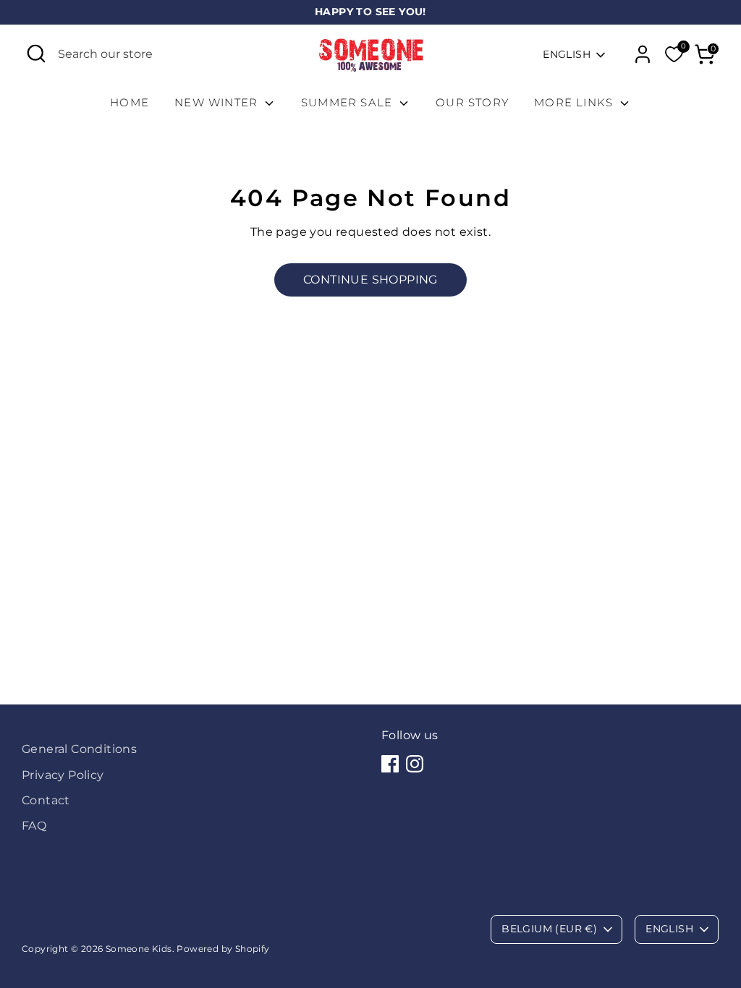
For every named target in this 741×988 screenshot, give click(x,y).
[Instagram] (414, 763)
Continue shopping (370, 279)
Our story (472, 102)
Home (129, 102)
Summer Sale (348, 102)
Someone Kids (139, 948)
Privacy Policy (63, 775)
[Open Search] (36, 53)
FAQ (34, 825)
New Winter (217, 102)
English (566, 54)
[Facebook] (390, 763)
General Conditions (79, 749)
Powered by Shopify (223, 948)
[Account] (642, 54)
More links (575, 102)
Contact (46, 800)
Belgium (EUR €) (549, 928)
